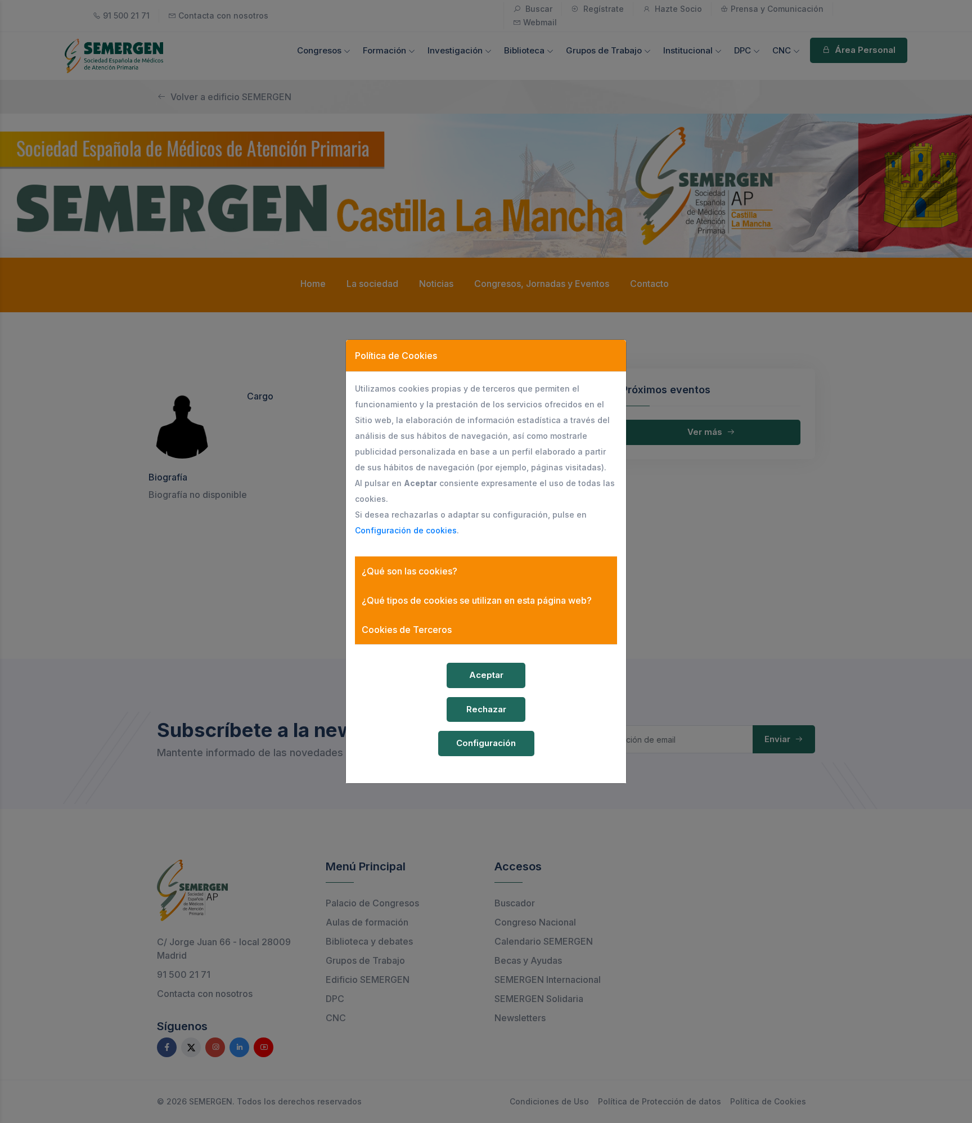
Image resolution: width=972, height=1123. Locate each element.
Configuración (486, 743)
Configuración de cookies (406, 530)
